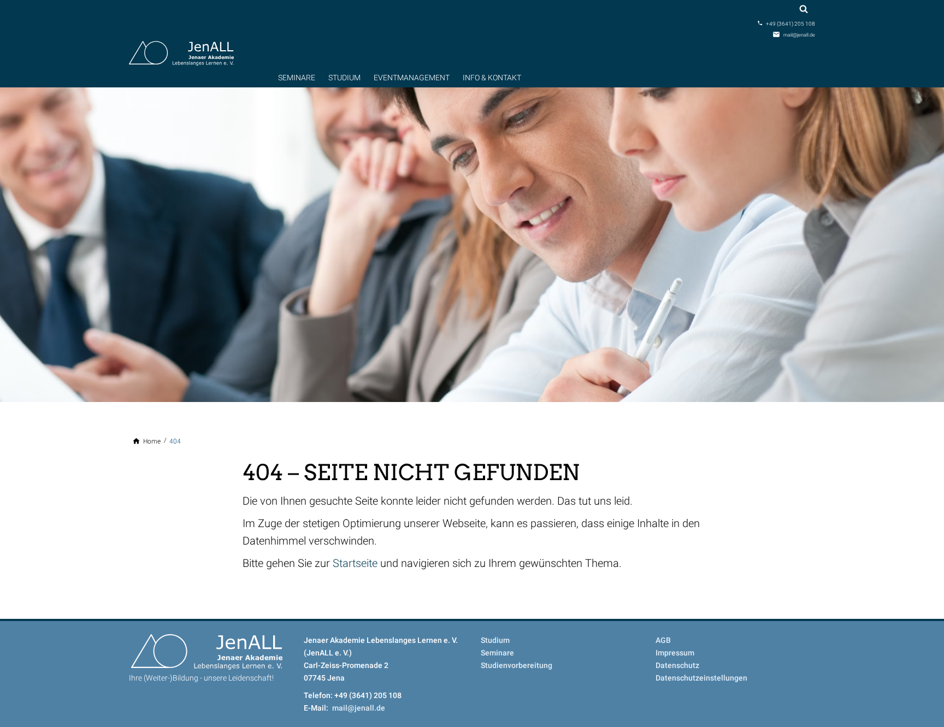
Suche (803, 9)
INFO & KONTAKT (492, 77)
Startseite (355, 563)
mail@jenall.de (799, 35)
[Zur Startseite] (181, 52)
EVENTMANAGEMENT (412, 77)
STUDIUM (344, 77)
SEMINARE (296, 77)
